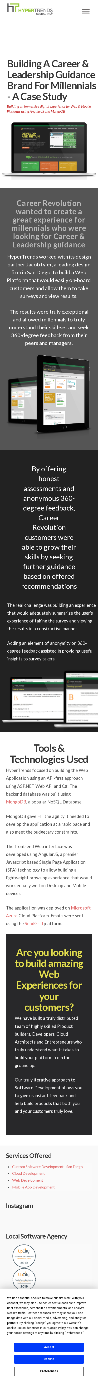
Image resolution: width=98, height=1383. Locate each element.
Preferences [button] (74, 1333)
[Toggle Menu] (86, 11)
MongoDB (16, 801)
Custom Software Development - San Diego (47, 1166)
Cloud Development (28, 1173)
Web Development (27, 1180)
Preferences (49, 1371)
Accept (49, 1347)
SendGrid (34, 923)
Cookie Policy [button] (57, 1328)
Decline (49, 1359)
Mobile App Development (33, 1187)
